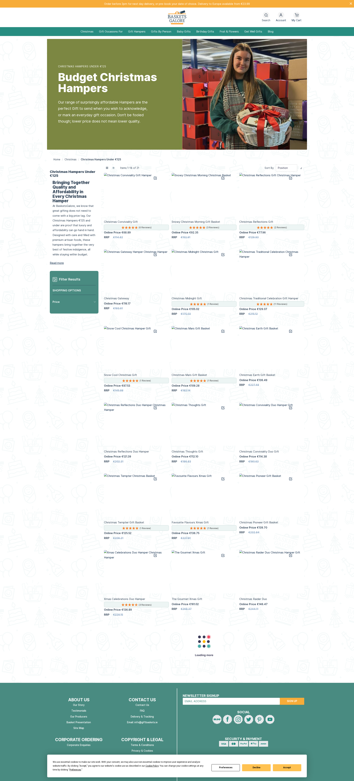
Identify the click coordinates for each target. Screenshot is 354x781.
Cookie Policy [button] (152, 766)
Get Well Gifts (253, 31)
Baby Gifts (184, 31)
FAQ (142, 710)
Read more (57, 263)
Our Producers (78, 716)
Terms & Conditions (142, 745)
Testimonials (78, 710)
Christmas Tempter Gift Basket (124, 522)
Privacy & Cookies (142, 750)
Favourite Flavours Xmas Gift (190, 522)
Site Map (78, 728)
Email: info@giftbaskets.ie (142, 722)
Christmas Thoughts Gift (187, 451)
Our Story (79, 704)
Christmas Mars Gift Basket (189, 375)
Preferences (225, 767)
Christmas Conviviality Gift (121, 221)
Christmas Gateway (116, 298)
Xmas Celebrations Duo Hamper (124, 599)
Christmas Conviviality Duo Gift (259, 451)
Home (57, 159)
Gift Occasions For (111, 31)
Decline (256, 767)
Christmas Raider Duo (253, 599)
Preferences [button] (75, 769)
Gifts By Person (161, 31)
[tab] (74, 302)
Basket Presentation (79, 722)
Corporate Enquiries (79, 745)
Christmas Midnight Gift (187, 298)
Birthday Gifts (205, 31)
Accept (287, 767)
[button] (281, 17)
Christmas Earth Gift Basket (257, 375)
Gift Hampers (136, 31)
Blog (270, 31)
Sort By (269, 167)
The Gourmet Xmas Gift (187, 599)
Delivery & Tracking (142, 716)
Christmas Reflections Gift (256, 221)
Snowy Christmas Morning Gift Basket (196, 221)
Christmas (87, 31)
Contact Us (142, 704)
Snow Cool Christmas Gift (120, 375)
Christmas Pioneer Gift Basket (258, 522)
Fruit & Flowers (229, 31)
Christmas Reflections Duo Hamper (126, 451)
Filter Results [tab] (69, 279)
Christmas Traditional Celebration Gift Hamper (268, 298)
